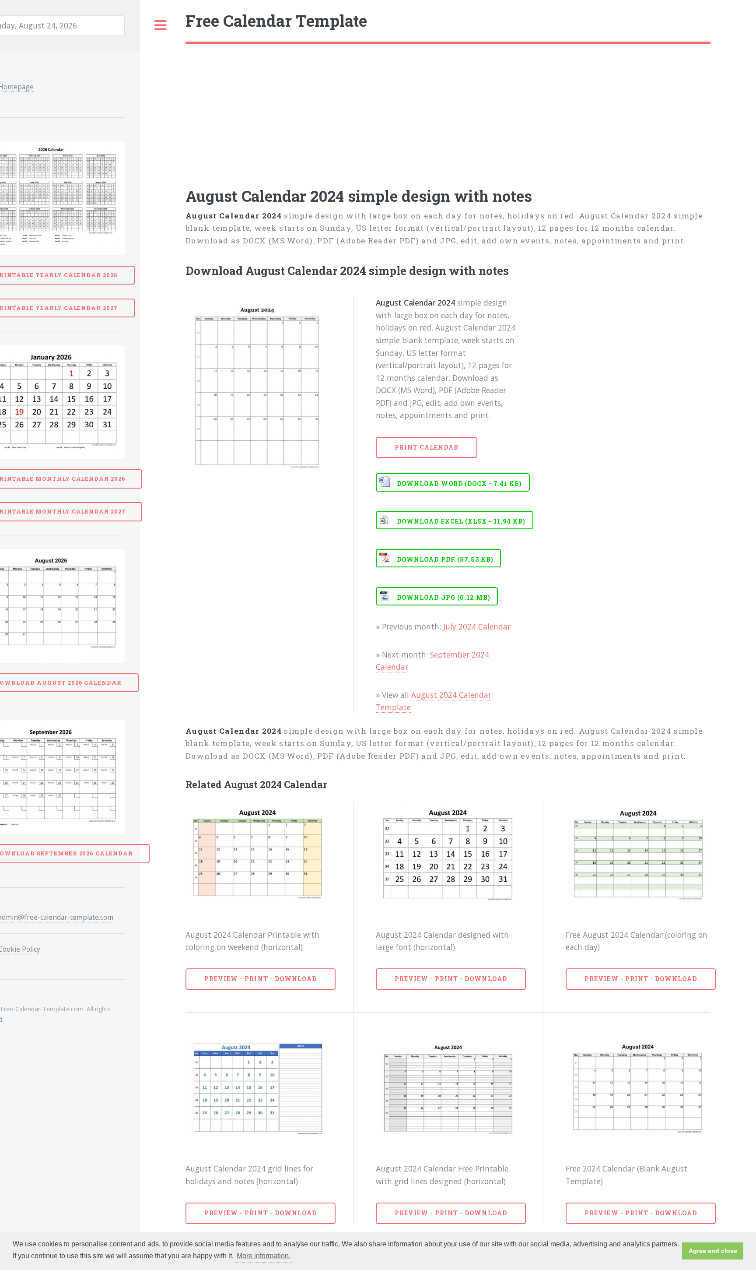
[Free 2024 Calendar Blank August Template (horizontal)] (638, 1091)
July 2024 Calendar (477, 626)
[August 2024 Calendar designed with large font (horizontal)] (448, 857)
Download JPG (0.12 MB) (443, 597)
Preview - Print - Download (260, 978)
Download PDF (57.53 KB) (445, 559)
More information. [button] (263, 1255)
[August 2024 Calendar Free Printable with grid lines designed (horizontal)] (448, 1091)
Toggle (160, 25)
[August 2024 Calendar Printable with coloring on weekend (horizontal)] (258, 857)
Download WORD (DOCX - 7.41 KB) (459, 483)
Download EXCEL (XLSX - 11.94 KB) (461, 521)
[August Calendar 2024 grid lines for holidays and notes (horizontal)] (258, 1091)
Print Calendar (427, 447)
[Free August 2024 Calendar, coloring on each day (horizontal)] (638, 857)
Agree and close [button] (713, 1250)
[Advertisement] (448, 109)
